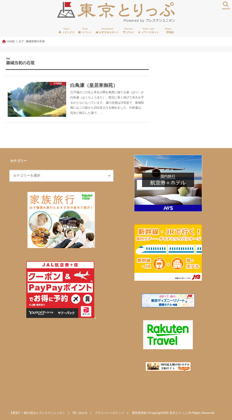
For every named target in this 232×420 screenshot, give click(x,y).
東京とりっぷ (178, 413)
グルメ (129, 30)
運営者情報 (139, 413)
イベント (86, 30)
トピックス (68, 30)
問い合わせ (80, 413)
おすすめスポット (109, 30)
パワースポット (150, 30)
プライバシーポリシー (109, 413)
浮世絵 (169, 30)
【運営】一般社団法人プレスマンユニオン (37, 413)
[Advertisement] (188, 99)
